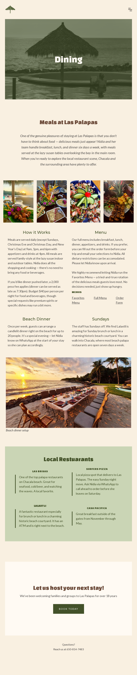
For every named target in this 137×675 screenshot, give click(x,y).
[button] (130, 9)
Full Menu (100, 298)
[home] (10, 9)
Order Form (120, 300)
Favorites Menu (78, 300)
